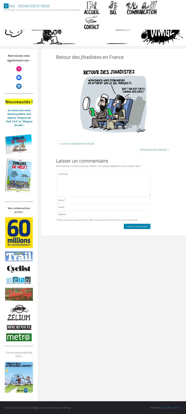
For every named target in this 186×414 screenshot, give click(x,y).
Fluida (164, 407)
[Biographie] (113, 7)
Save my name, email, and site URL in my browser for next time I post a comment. (98, 220)
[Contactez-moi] (92, 22)
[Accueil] (92, 7)
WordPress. (175, 407)
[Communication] (141, 7)
